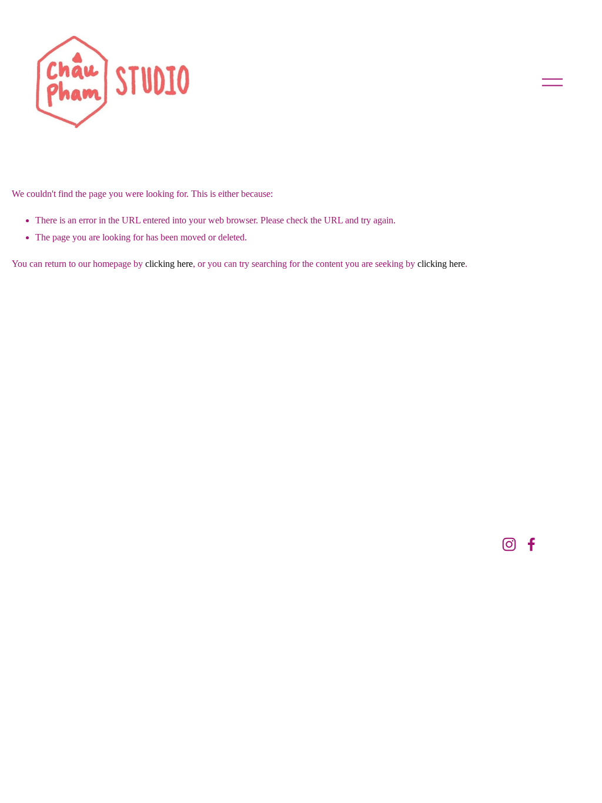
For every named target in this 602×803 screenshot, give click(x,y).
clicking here (169, 264)
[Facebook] (531, 544)
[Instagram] (509, 544)
